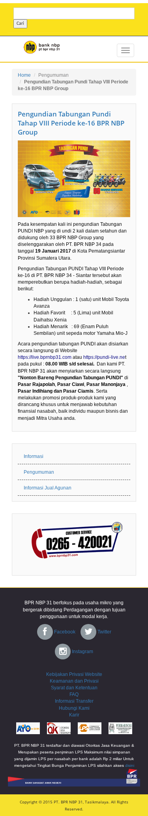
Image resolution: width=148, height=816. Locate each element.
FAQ (74, 694)
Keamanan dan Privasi (74, 681)
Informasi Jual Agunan (47, 488)
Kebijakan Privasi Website (74, 674)
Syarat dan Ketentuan (74, 687)
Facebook (64, 632)
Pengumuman (53, 75)
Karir (74, 715)
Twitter (103, 632)
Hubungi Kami (74, 708)
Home (24, 75)
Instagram (82, 651)
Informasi (33, 456)
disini (129, 765)
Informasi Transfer (74, 701)
